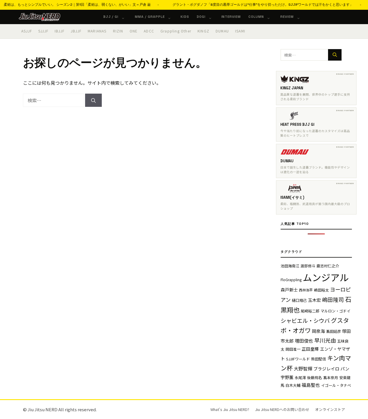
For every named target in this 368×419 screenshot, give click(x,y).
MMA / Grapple (149, 16)
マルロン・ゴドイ (335, 311)
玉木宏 (314, 300)
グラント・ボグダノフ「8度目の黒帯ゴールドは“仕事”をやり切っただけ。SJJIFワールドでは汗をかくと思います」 (254, 5)
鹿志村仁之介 (328, 266)
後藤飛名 (314, 377)
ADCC (149, 30)
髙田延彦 (333, 331)
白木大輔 (292, 385)
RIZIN (118, 30)
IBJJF (59, 30)
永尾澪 (300, 377)
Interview (231, 16)
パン (344, 369)
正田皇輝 (310, 349)
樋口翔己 (299, 300)
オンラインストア (330, 409)
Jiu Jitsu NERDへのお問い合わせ (282, 409)
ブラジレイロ (326, 369)
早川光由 (325, 340)
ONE (134, 30)
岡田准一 (292, 349)
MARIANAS (97, 30)
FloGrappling (291, 279)
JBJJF (76, 30)
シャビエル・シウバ (305, 320)
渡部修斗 (307, 266)
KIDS (185, 16)
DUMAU (222, 30)
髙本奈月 (330, 377)
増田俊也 (304, 340)
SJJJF (43, 30)
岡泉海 (318, 331)
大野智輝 (303, 368)
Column (256, 16)
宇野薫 (287, 377)
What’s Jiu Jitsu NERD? (229, 409)
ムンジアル (326, 277)
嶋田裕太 (321, 290)
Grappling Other (175, 30)
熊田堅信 (318, 359)
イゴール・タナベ (336, 385)
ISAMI (240, 30)
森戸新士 (289, 290)
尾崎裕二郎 (310, 311)
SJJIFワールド (298, 359)
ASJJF (26, 30)
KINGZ (203, 30)
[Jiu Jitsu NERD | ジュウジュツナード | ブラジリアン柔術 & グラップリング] (39, 17)
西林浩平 (306, 289)
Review (287, 16)
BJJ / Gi (111, 16)
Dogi (201, 16)
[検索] (93, 100)
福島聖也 (311, 384)
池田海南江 (290, 266)
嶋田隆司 (333, 299)
